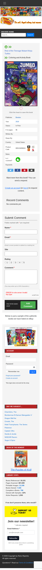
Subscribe (13, 538)
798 (21, 490)
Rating (7, 259)
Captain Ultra (9, 431)
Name (8, 228)
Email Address (13, 529)
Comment (9, 268)
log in (25, 188)
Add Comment (28, 304)
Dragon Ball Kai (10, 418)
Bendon (18, 117)
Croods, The (9, 421)
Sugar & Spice (10, 440)
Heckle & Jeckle (10, 434)
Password (9, 364)
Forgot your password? (13, 375)
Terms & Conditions (26, 563)
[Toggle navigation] (4, 3)
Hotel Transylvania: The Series (16, 424)
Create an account (12, 188)
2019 (17, 121)
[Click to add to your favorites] (21, 109)
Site (6, 249)
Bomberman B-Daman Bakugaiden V (18, 415)
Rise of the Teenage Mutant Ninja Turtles (18, 52)
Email (8, 237)
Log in (33, 372)
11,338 (21, 485)
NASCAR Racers (11, 437)
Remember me (13, 371)
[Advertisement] (21, 394)
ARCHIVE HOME (7, 32)
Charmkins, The (10, 412)
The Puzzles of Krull (21, 469)
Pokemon (8, 428)
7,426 (19, 488)
